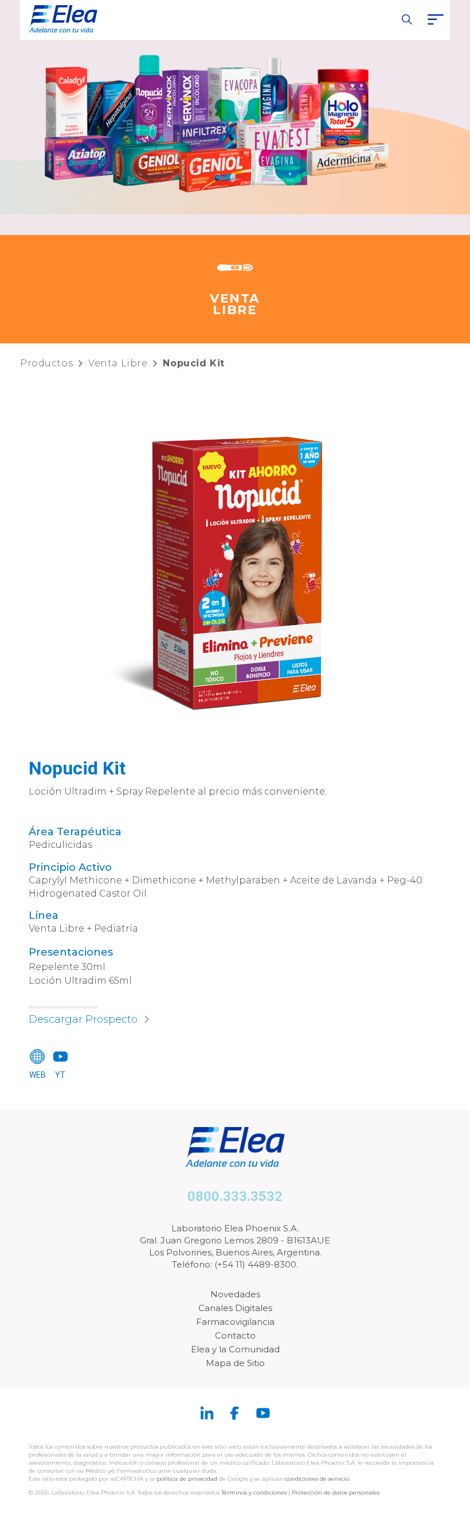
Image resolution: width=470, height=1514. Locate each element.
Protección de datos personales (335, 1492)
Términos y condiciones (254, 1492)
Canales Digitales (235, 1307)
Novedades (235, 1294)
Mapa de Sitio (235, 1362)
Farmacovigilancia (235, 1321)
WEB (37, 1074)
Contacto (235, 1335)
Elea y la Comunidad (235, 1349)
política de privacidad (187, 1478)
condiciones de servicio (317, 1478)
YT (60, 1074)
